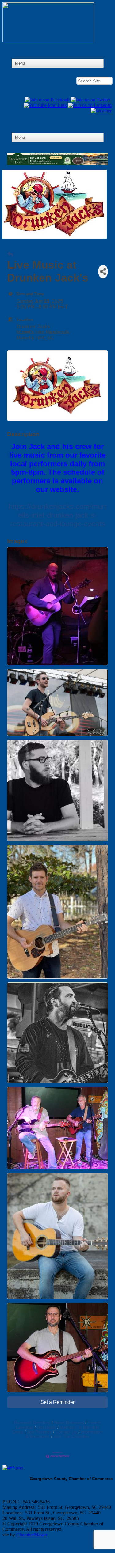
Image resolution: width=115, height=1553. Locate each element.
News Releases (69, 1422)
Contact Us (66, 1432)
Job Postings (39, 1432)
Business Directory (32, 1422)
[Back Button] (10, 254)
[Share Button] (103, 271)
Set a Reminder (57, 1402)
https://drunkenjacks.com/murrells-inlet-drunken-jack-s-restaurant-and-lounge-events (58, 515)
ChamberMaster (31, 1534)
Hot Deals (46, 1427)
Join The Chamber (71, 1436)
